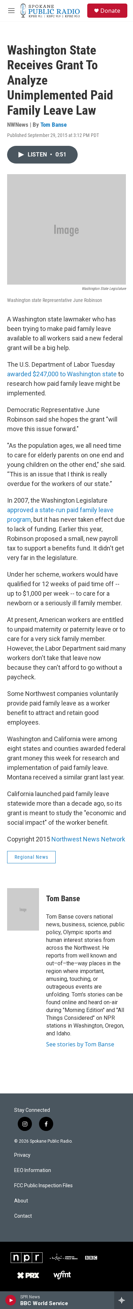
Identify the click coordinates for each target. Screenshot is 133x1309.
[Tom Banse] (23, 909)
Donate (110, 10)
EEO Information (32, 1170)
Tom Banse (53, 124)
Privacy (22, 1155)
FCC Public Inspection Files (43, 1185)
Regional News (31, 857)
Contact (23, 1216)
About (21, 1201)
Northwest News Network (88, 839)
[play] (10, 1300)
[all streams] (123, 1300)
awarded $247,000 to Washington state (62, 374)
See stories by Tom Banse (80, 1044)
